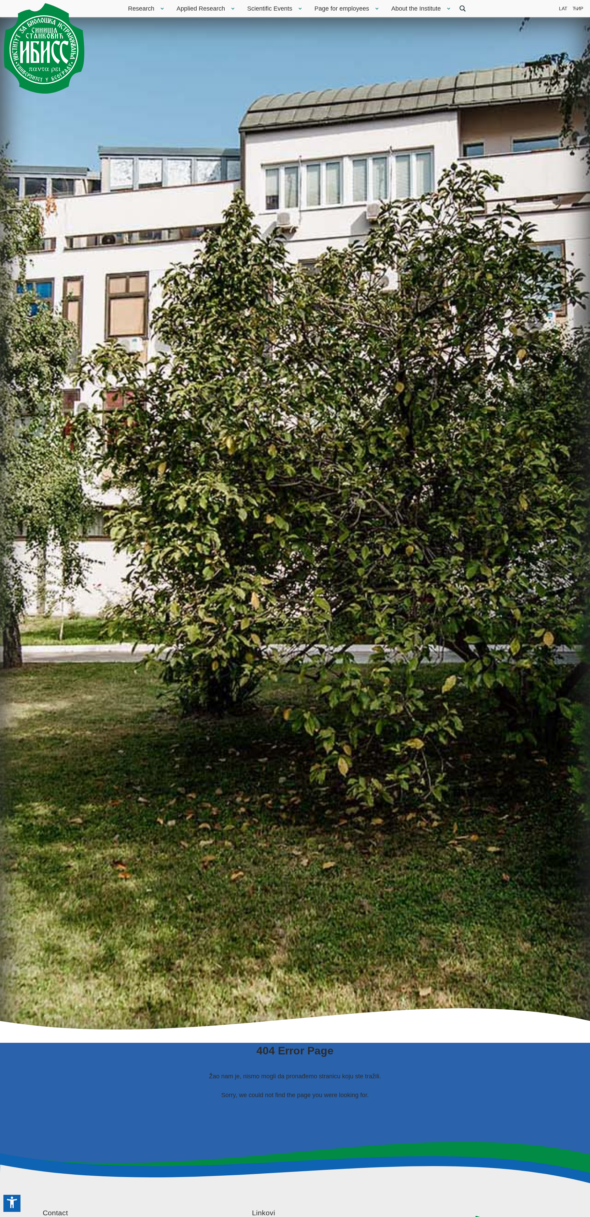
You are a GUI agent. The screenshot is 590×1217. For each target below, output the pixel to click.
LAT (563, 8)
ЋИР (578, 8)
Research (141, 8)
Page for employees (341, 8)
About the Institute (416, 8)
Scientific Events (269, 8)
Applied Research (201, 8)
